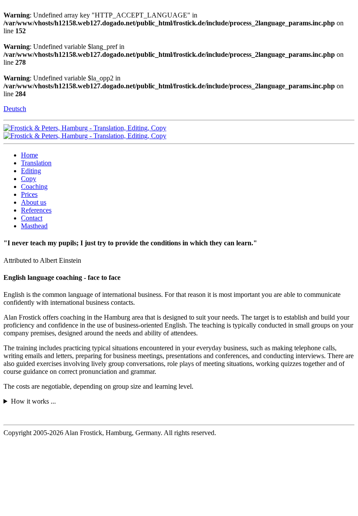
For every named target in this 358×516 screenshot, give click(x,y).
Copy (28, 178)
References (36, 210)
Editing (31, 170)
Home (29, 155)
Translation (36, 163)
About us (33, 202)
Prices (29, 194)
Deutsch (14, 108)
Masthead (34, 226)
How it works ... (33, 401)
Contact (31, 218)
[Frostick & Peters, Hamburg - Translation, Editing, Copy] (84, 128)
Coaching (34, 186)
